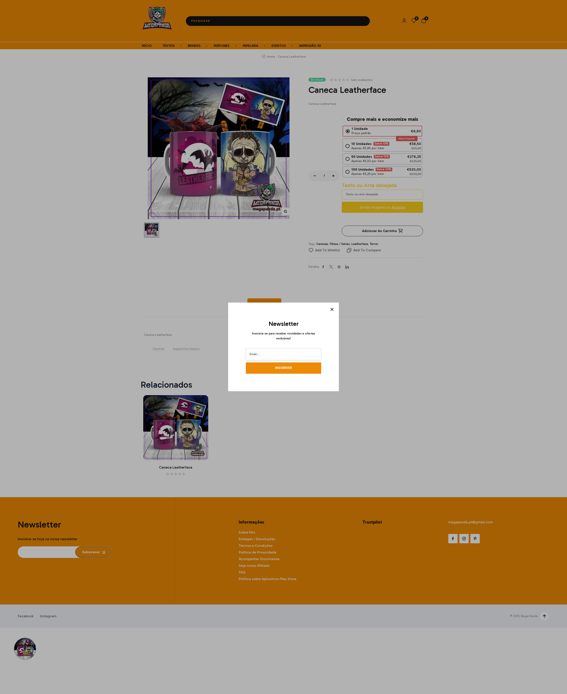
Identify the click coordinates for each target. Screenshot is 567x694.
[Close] (332, 309)
